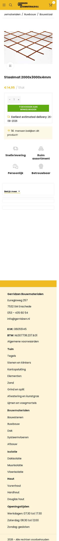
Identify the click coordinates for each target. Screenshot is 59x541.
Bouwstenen (15, 417)
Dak (9, 431)
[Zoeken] (10, 5)
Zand (10, 383)
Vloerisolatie (15, 472)
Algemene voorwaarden (23, 341)
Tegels (11, 356)
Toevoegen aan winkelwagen (28, 108)
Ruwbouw (30, 14)
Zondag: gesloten (18, 527)
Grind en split (15, 389)
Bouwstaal (46, 14)
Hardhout (13, 492)
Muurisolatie (15, 465)
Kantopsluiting (16, 369)
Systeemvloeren (18, 437)
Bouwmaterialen (10, 14)
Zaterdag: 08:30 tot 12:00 (23, 520)
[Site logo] (28, 4)
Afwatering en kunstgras (23, 396)
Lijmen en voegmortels (22, 403)
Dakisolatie (14, 458)
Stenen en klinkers (19, 363)
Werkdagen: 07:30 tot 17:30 (24, 513)
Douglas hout (15, 499)
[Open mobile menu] (4, 5)
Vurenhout (14, 486)
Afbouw (12, 444)
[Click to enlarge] (10, 65)
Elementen (14, 376)
